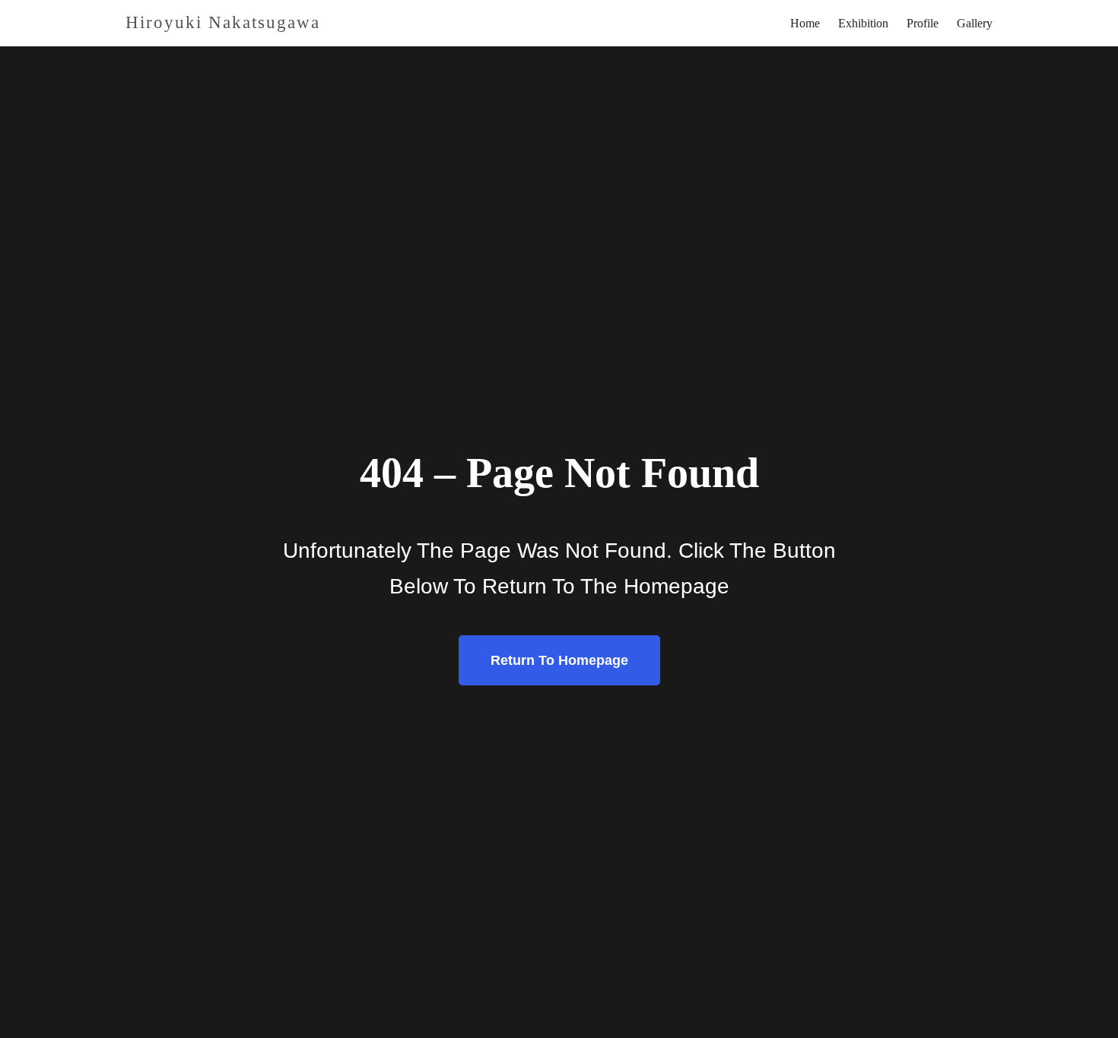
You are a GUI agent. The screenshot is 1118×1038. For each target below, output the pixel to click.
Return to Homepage (559, 660)
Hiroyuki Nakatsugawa (222, 22)
